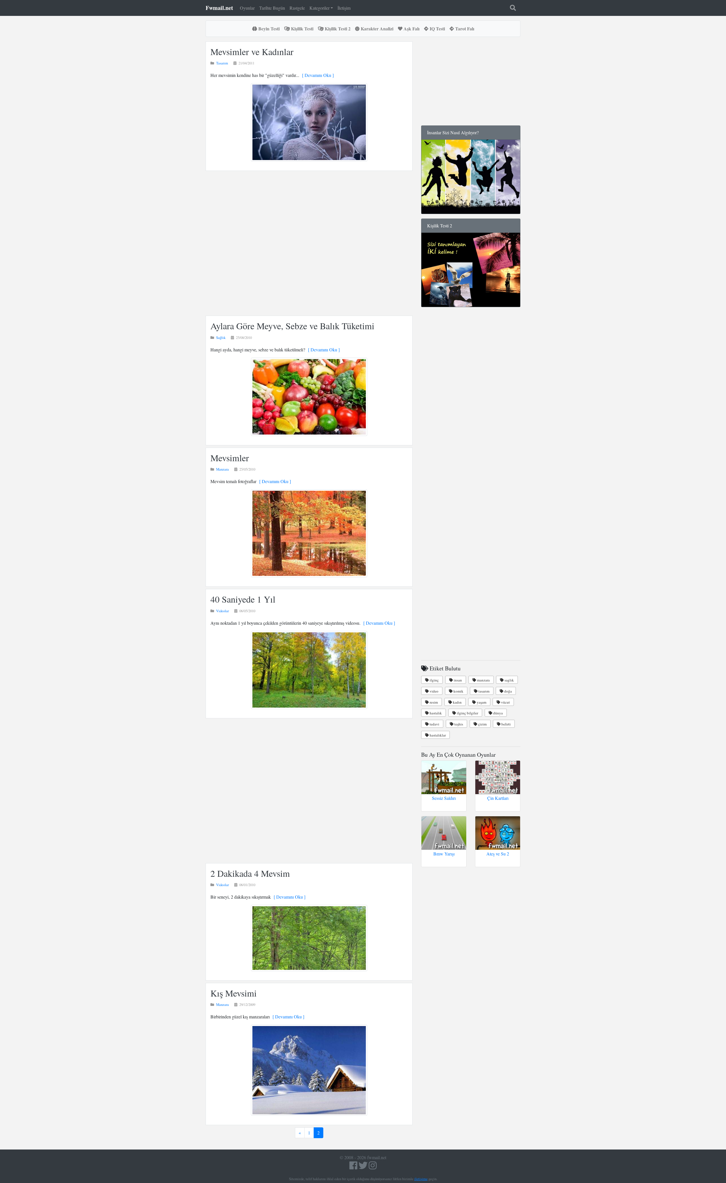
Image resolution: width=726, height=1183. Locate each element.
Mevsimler (229, 458)
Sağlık (220, 337)
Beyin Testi (268, 28)
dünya (497, 713)
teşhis (458, 724)
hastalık (435, 713)
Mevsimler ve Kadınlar (252, 51)
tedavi (434, 724)
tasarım (483, 691)
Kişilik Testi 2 (337, 28)
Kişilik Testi (301, 28)
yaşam (481, 702)
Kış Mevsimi (233, 993)
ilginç (434, 680)
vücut (505, 702)
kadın (457, 702)
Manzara (222, 469)
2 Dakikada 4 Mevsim (250, 873)
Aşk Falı (410, 28)
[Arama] (513, 8)
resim (433, 702)
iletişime (421, 1178)
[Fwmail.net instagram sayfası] (373, 1167)
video (433, 691)
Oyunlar (247, 8)
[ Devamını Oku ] (316, 75)
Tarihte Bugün (272, 8)
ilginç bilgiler (467, 713)
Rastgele (297, 8)
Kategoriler (319, 8)
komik (458, 691)
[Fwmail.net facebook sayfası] (353, 1167)
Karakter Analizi (376, 28)
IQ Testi (437, 28)
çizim (482, 724)
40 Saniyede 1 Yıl (242, 599)
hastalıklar (437, 735)
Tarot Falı (464, 28)
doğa (507, 691)
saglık (509, 680)
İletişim (344, 8)
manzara (483, 680)
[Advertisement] (309, 243)
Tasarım (222, 63)
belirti (506, 724)
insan (457, 680)
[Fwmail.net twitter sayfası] (363, 1167)
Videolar (222, 610)
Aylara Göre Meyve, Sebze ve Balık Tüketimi (292, 326)
